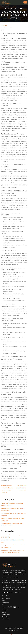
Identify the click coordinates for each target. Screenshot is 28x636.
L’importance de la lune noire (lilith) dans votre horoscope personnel (7, 489)
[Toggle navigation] (25, 2)
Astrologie (4, 25)
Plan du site (14, 635)
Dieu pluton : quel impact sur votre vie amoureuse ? (21, 488)
